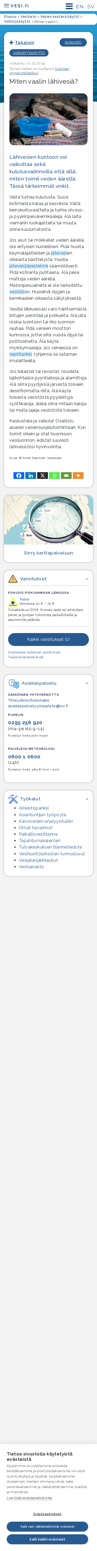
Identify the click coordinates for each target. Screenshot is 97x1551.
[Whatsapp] (54, 475)
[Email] (66, 475)
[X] (42, 475)
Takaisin (24, 42)
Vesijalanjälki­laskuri (38, 860)
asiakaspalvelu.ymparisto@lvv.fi (38, 706)
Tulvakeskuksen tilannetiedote (50, 847)
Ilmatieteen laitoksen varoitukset (34, 652)
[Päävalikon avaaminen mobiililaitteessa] (69, 6)
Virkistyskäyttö (29, 53)
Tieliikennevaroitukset (26, 657)
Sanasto (73, 42)
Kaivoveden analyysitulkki (46, 821)
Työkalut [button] (30, 798)
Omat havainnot (36, 827)
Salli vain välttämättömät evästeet (47, 1526)
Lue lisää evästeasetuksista (29, 1498)
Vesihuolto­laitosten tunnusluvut (52, 853)
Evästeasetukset (47, 1514)
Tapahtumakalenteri (39, 840)
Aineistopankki (34, 808)
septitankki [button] (20, 354)
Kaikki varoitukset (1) (48, 639)
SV (90, 6)
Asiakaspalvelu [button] (39, 683)
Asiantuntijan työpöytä (42, 814)
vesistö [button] (17, 291)
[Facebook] (18, 475)
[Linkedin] (30, 475)
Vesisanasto (31, 866)
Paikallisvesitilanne (38, 834)
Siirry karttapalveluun (48, 553)
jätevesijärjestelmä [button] (28, 265)
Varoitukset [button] (33, 578)
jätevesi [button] (59, 253)
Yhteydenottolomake (28, 700)
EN (80, 6)
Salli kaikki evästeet (47, 1539)
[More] (78, 475)
